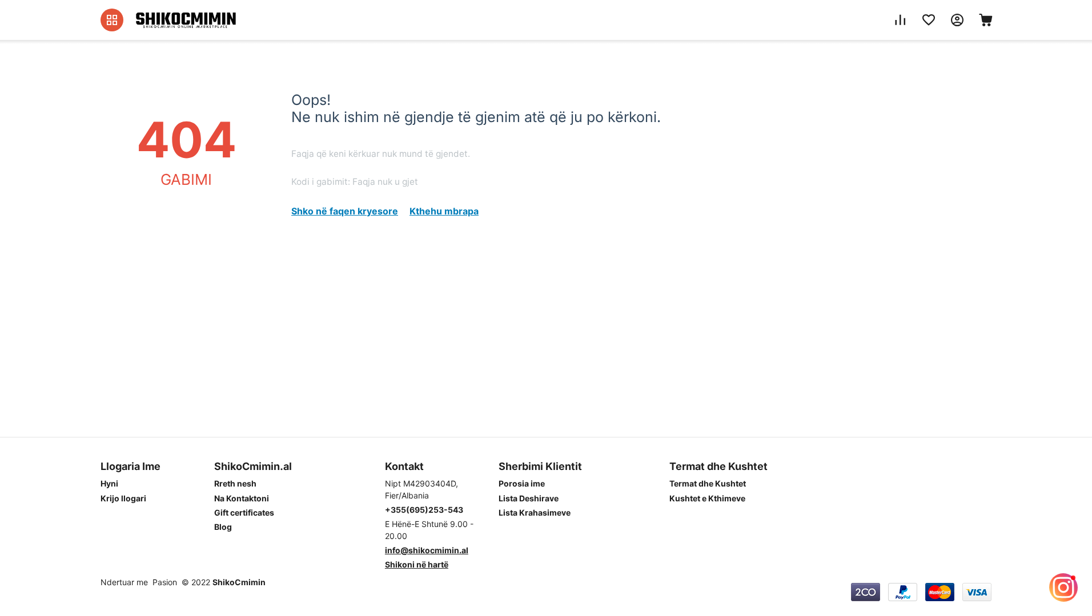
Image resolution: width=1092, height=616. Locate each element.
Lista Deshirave (529, 498)
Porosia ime (522, 483)
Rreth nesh (235, 483)
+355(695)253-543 (424, 509)
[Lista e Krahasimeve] (900, 20)
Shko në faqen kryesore (344, 211)
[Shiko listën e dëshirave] (928, 20)
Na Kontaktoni (241, 498)
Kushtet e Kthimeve (707, 498)
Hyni (109, 483)
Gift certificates (244, 512)
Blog (223, 527)
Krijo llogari (123, 498)
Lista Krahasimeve (535, 512)
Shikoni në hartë (416, 564)
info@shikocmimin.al (426, 550)
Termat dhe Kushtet (707, 483)
